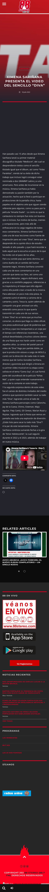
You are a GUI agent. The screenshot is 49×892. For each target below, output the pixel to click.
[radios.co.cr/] (17, 796)
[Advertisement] (24, 38)
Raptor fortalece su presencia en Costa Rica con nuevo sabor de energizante (23, 692)
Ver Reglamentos (24, 664)
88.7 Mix (6, 745)
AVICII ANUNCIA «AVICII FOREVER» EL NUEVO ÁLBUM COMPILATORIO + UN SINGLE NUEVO (22, 562)
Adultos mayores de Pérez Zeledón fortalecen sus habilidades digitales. (22, 713)
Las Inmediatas (10, 738)
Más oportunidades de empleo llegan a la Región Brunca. (24, 683)
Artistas (24, 69)
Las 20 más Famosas (12, 753)
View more (25, 544)
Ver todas (8, 721)
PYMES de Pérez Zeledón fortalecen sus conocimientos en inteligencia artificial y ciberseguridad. (24, 702)
